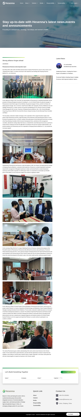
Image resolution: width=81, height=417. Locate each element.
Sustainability (61, 3)
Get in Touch (66, 372)
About (26, 3)
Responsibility (50, 3)
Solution (34, 3)
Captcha (56, 378)
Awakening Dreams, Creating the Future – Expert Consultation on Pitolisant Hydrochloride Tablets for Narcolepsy (66, 72)
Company (23, 378)
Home (21, 3)
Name (7, 378)
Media (41, 3)
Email (39, 378)
